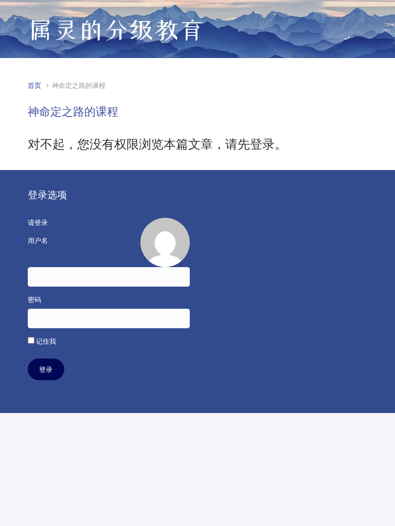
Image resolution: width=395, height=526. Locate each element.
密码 (34, 300)
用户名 (38, 241)
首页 (34, 85)
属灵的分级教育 (116, 29)
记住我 (45, 341)
